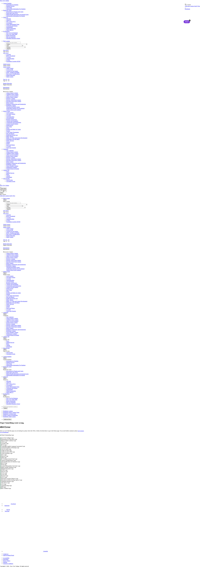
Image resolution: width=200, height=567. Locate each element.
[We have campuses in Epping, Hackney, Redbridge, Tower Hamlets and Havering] (7, 494)
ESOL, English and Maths (12, 72)
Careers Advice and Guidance (13, 109)
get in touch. (81, 431)
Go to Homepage (4, 432)
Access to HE (9, 69)
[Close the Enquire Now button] (190, 20)
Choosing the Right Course (13, 107)
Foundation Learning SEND (13, 61)
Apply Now (197, 6)
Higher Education (10, 75)
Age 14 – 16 (6, 79)
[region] (100, 462)
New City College (4, 185)
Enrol (186, 21)
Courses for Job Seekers (12, 71)
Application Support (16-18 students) (15, 108)
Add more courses (189, 6)
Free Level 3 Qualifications (13, 74)
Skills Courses (9, 76)
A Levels (8, 54)
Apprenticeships (10, 58)
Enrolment (187, 9)
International (6, 87)
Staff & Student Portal (8, 555)
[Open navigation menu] (0, 184)
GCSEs (8, 60)
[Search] (0, 187)
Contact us (5, 554)
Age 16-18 (5, 50)
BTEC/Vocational (10, 55)
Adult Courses (6, 64)
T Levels (8, 57)
